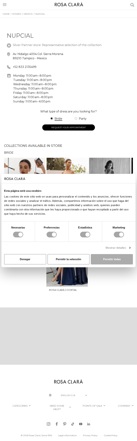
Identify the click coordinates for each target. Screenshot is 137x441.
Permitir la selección (68, 259)
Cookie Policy (111, 435)
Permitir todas (112, 259)
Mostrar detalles (116, 247)
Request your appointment (68, 127)
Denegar (25, 259)
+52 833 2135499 (24, 67)
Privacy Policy (90, 435)
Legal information (67, 435)
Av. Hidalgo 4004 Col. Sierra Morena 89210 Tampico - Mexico (38, 56)
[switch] (52, 234)
